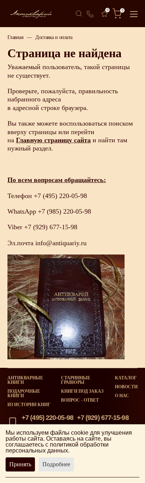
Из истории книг (29, 404)
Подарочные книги (23, 393)
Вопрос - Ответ (80, 400)
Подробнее (56, 464)
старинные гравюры (75, 380)
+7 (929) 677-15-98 (50, 227)
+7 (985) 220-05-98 (64, 211)
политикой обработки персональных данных (57, 447)
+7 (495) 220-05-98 (60, 196)
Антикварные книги (25, 380)
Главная (15, 37)
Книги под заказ (82, 391)
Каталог (126, 378)
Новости (126, 387)
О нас (122, 395)
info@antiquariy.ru (61, 243)
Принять (20, 464)
